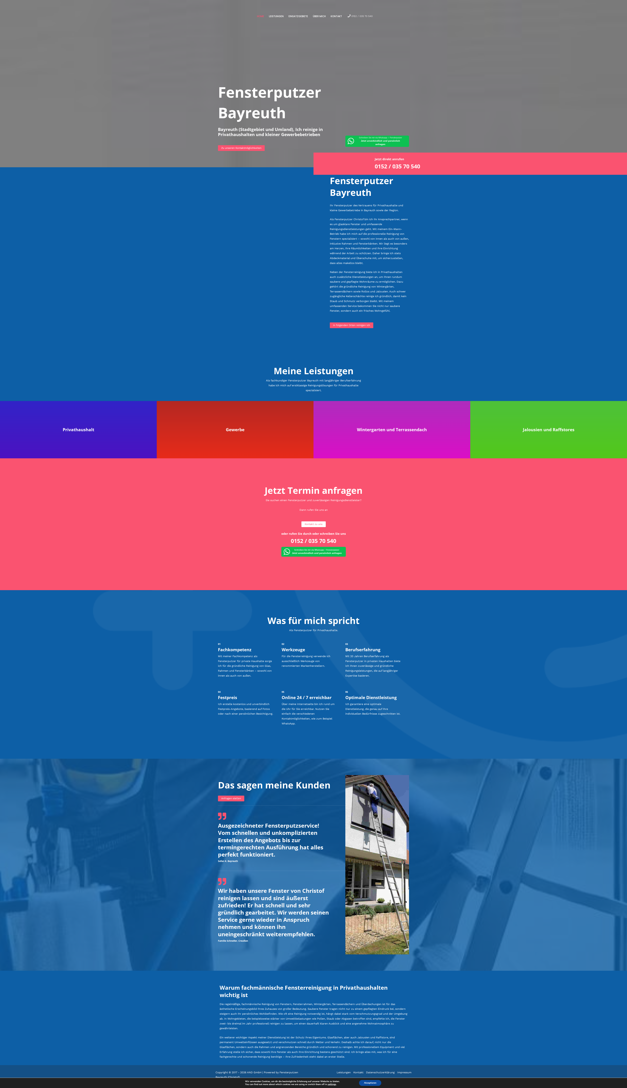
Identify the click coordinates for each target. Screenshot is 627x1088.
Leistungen (276, 16)
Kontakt (336, 16)
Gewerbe (235, 430)
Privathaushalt (78, 430)
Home (260, 16)
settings (332, 1084)
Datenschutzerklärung (380, 1072)
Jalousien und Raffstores (548, 430)
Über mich (319, 16)
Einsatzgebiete (298, 16)
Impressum (404, 1072)
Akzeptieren (370, 1082)
